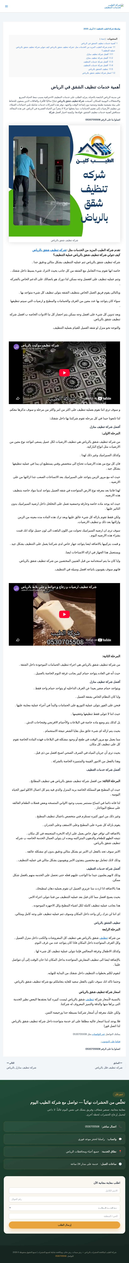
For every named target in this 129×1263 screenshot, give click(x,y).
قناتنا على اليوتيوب (110, 1041)
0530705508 (60, 1256)
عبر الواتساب (98, 1034)
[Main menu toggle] (6, 6)
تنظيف (103, 938)
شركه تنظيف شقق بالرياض (49, 250)
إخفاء (103, 39)
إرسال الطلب (64, 1225)
